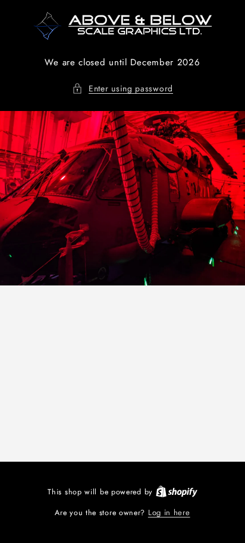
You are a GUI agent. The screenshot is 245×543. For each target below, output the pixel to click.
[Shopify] (176, 491)
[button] (122, 88)
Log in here (169, 512)
